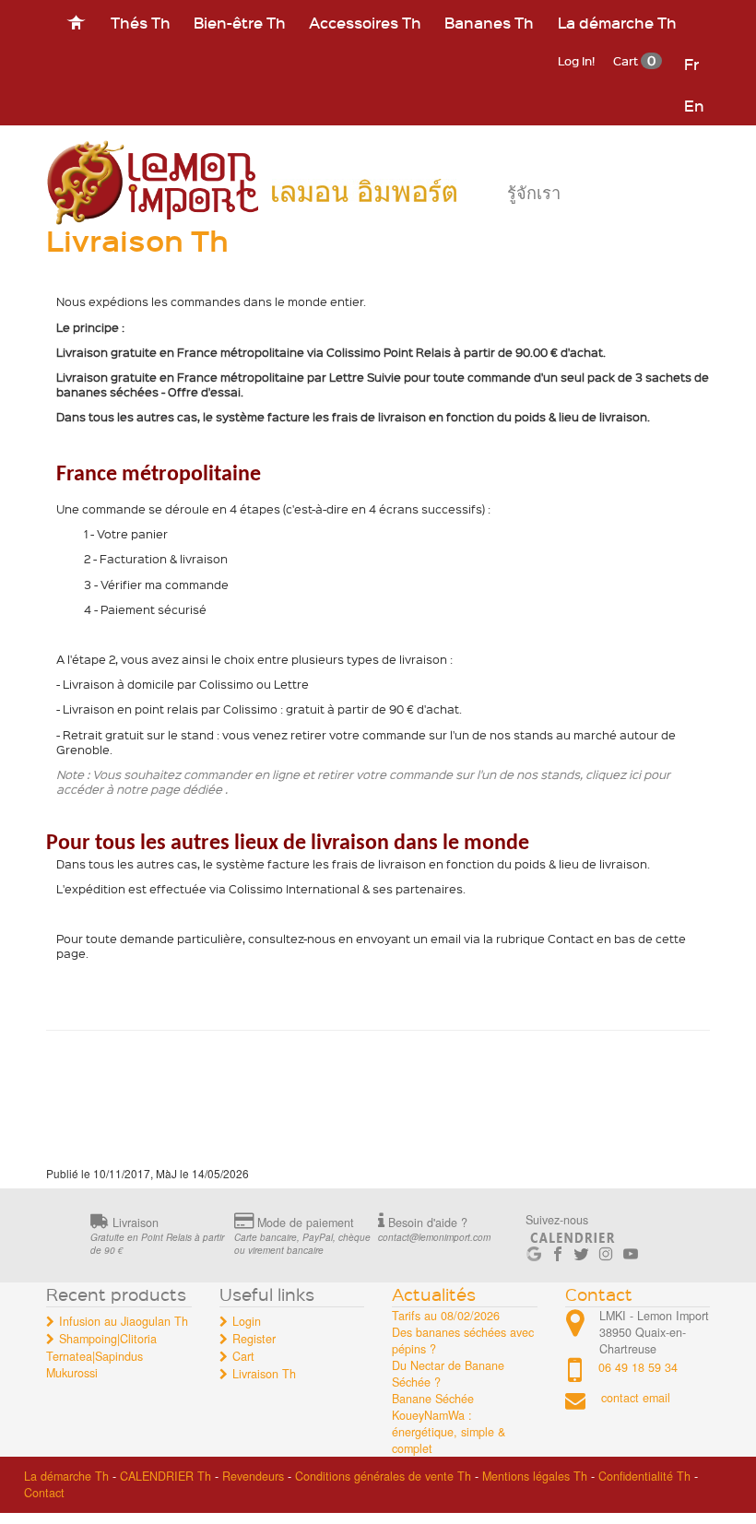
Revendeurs (253, 1476)
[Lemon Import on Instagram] (606, 1250)
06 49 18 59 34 (638, 1367)
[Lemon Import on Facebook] (558, 1250)
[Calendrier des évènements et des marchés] (572, 1234)
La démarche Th (617, 22)
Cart (634, 60)
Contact (598, 1293)
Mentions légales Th (534, 1476)
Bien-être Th (240, 22)
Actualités (434, 1293)
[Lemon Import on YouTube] (631, 1250)
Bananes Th (489, 22)
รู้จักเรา (534, 193)
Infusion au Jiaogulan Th (123, 1321)
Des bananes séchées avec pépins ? (463, 1340)
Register (254, 1338)
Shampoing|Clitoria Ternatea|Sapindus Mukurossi (101, 1355)
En (694, 105)
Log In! (576, 60)
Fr (691, 63)
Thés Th (141, 22)
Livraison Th (264, 1373)
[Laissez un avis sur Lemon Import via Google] (534, 1250)
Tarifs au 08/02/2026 (446, 1315)
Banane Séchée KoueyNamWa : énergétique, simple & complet (448, 1423)
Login (246, 1321)
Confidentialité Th (644, 1476)
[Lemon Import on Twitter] (582, 1250)
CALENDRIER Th (165, 1476)
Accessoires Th (365, 22)
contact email (635, 1398)
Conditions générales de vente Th (383, 1476)
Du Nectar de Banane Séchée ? (448, 1373)
